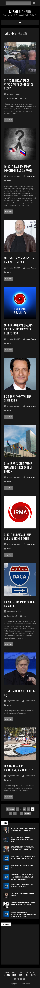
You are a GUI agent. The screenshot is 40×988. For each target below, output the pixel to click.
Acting (20, 972)
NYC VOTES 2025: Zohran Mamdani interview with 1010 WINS (22, 840)
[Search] (34, 3)
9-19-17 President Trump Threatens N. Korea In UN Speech (18, 467)
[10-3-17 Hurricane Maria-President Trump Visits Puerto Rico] (20, 318)
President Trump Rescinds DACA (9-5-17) (19, 604)
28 (28, 809)
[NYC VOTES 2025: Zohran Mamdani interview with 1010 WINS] (6, 841)
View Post (8, 120)
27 (24, 809)
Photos (21, 975)
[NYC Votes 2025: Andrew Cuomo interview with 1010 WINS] (6, 832)
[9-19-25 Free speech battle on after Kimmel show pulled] (6, 860)
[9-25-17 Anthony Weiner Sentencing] (20, 389)
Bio (27, 975)
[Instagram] (24, 979)
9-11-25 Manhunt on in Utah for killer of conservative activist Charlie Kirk (22, 877)
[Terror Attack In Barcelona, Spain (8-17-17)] (20, 759)
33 (21, 813)
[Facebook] (15, 979)
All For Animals (30, 972)
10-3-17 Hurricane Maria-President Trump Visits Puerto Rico (18, 329)
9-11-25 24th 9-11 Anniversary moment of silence (22, 885)
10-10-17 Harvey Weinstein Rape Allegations (19, 260)
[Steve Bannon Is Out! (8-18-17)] (20, 684)
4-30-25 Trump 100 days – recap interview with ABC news (23, 904)
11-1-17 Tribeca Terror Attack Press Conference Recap (18, 84)
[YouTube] (21, 979)
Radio (25, 99)
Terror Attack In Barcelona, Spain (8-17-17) (18, 768)
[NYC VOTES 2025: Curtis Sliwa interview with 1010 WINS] (6, 851)
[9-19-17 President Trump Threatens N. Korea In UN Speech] (20, 456)
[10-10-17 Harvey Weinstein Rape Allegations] (20, 251)
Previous (11, 809)
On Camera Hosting (10, 975)
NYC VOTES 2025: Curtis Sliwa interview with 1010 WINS (22, 848)
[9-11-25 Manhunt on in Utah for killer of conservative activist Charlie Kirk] (6, 879)
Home (7, 972)
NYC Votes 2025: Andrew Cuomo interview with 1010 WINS (23, 829)
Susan (20, 11)
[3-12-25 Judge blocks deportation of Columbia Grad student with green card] (6, 916)
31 (15, 813)
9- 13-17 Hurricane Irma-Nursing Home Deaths (18, 536)
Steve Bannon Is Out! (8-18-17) (19, 693)
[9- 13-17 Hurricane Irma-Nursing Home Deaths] (20, 527)
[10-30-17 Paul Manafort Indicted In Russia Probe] (20, 159)
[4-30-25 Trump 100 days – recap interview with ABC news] (6, 907)
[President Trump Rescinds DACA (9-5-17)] (20, 594)
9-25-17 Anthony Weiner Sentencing (17, 398)
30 (10, 813)
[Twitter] (18, 979)
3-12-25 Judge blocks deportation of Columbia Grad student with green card (23, 914)
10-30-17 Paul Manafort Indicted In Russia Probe (18, 168)
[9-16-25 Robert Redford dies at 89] (6, 869)
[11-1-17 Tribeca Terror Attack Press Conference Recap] (20, 73)
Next (26, 813)
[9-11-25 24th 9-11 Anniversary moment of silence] (6, 888)
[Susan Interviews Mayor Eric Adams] (6, 897)
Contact (33, 975)
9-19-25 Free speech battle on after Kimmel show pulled (23, 857)
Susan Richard (12, 99)
